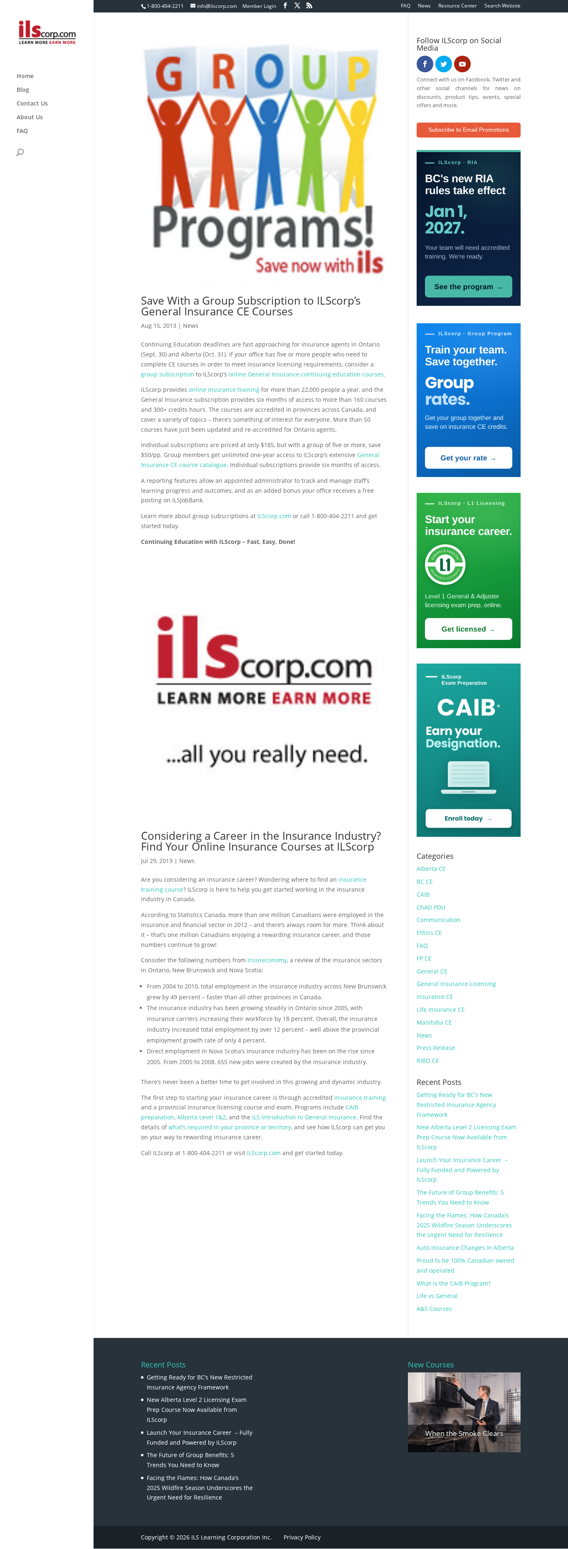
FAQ (405, 6)
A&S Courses (434, 1309)
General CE (432, 971)
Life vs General (437, 1296)
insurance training (360, 1098)
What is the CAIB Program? (454, 1283)
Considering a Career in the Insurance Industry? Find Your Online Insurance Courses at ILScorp (261, 841)
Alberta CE (431, 869)
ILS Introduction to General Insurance (304, 1117)
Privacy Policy (302, 1537)
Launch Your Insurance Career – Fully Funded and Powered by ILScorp (462, 1170)
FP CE (424, 958)
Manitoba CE (434, 1022)
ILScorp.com (274, 516)
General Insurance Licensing (456, 984)
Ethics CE (429, 933)
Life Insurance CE (441, 1009)
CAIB (423, 894)
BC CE (425, 881)
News (424, 6)
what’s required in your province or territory (229, 1127)
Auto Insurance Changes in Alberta (465, 1247)
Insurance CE (435, 997)
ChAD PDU (431, 907)
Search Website (502, 6)
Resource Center (457, 6)
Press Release (436, 1048)
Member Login (259, 6)
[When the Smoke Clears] (464, 1412)
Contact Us (32, 104)
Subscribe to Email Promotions (468, 129)
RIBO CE (428, 1061)
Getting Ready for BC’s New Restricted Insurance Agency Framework (456, 1105)
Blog (23, 90)
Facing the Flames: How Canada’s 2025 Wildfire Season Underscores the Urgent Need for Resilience (464, 1225)
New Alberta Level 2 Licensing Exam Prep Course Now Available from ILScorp (466, 1137)
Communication (439, 920)
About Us (30, 117)
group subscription (167, 374)
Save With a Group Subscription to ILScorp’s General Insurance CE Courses (251, 306)
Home (25, 76)
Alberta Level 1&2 (201, 1117)
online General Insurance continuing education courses (306, 374)
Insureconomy (267, 960)
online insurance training (224, 389)
